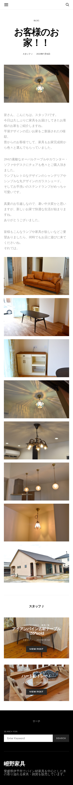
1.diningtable (31, 625)
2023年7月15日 (43, 640)
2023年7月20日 (43, 682)
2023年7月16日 (43, 54)
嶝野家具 (14, 763)
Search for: (11, 731)
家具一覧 (45, 625)
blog (37, 20)
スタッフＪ (28, 54)
